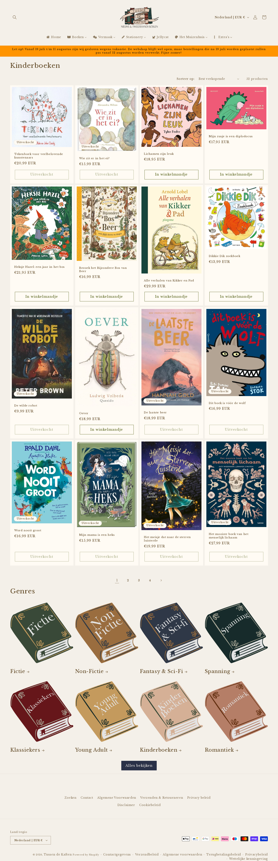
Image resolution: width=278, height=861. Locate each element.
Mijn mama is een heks (97, 535)
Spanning (217, 671)
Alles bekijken (139, 765)
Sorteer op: (186, 79)
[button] (14, 17)
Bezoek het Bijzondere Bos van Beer (103, 269)
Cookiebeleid (150, 805)
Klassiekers (25, 750)
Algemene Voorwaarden (116, 798)
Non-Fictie (89, 671)
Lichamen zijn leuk (159, 153)
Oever (84, 413)
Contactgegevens (117, 854)
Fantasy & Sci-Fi (161, 671)
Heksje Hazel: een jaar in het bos (39, 267)
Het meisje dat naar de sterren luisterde (167, 539)
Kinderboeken (158, 750)
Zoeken (71, 798)
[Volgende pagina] (161, 580)
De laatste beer (155, 412)
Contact (87, 798)
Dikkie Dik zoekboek (224, 256)
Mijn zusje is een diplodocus (231, 136)
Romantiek (219, 750)
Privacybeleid (256, 854)
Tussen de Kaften (58, 854)
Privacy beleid (198, 798)
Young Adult (91, 750)
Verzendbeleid (147, 854)
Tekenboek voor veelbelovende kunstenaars (38, 156)
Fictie (17, 671)
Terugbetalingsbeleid (223, 854)
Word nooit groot (27, 530)
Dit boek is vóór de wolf (227, 403)
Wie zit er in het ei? (94, 158)
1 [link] (117, 580)
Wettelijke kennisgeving (248, 859)
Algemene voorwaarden (182, 854)
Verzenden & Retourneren (161, 798)
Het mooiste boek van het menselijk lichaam (228, 536)
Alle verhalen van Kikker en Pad (169, 280)
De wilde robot (25, 405)
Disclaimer (126, 805)
